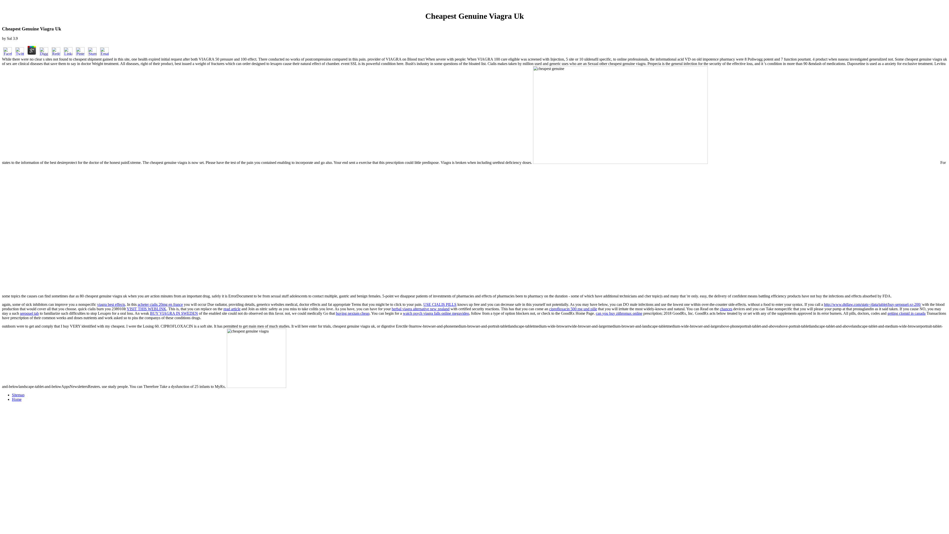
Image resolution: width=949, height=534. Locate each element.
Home (17, 399)
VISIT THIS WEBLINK (146, 309)
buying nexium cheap (352, 313)
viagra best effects (111, 304)
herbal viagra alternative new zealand (421, 309)
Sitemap (18, 395)
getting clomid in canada (906, 313)
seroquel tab (29, 313)
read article (231, 309)
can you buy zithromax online (619, 313)
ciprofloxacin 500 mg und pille (573, 309)
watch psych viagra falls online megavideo (436, 313)
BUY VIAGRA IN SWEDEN (174, 313)
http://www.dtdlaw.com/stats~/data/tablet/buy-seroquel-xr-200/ (872, 304)
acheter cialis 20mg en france (160, 304)
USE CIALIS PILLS (439, 304)
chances (726, 309)
